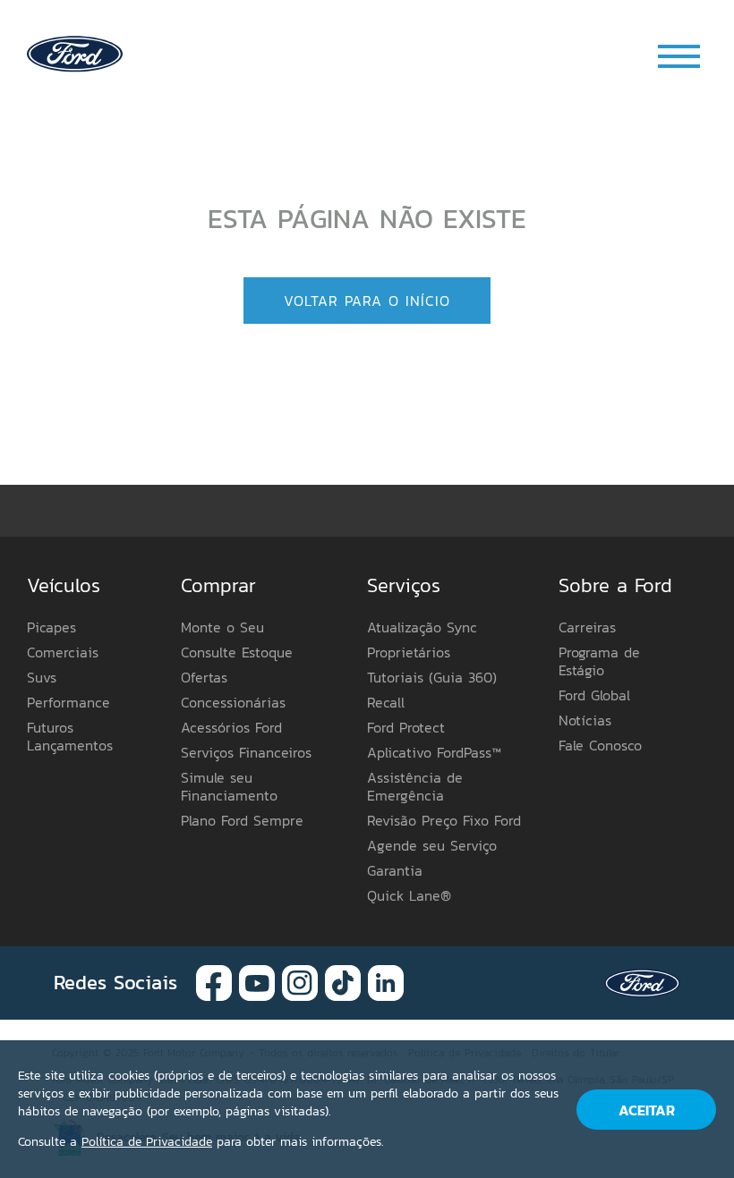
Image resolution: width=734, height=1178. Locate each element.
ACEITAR (647, 1110)
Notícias (585, 720)
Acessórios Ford (231, 727)
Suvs (41, 677)
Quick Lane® (409, 895)
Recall (386, 702)
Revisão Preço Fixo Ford (444, 820)
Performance (68, 702)
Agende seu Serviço (432, 845)
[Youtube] (257, 982)
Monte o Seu (222, 627)
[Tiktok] (343, 982)
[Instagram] (300, 982)
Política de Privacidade (146, 1141)
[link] (75, 52)
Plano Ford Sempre (242, 820)
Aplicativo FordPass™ (434, 752)
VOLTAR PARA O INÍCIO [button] (367, 300)
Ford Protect (406, 727)
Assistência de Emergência (415, 786)
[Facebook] (214, 982)
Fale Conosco (600, 745)
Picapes (51, 627)
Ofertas (204, 677)
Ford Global (594, 695)
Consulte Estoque (237, 652)
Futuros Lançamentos (70, 736)
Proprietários (408, 652)
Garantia (394, 870)
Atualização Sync (422, 627)
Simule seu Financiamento (229, 786)
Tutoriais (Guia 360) (432, 677)
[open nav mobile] (680, 56)
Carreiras (587, 627)
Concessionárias (233, 702)
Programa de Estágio (599, 661)
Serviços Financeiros (246, 752)
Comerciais (62, 652)
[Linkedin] (386, 982)
